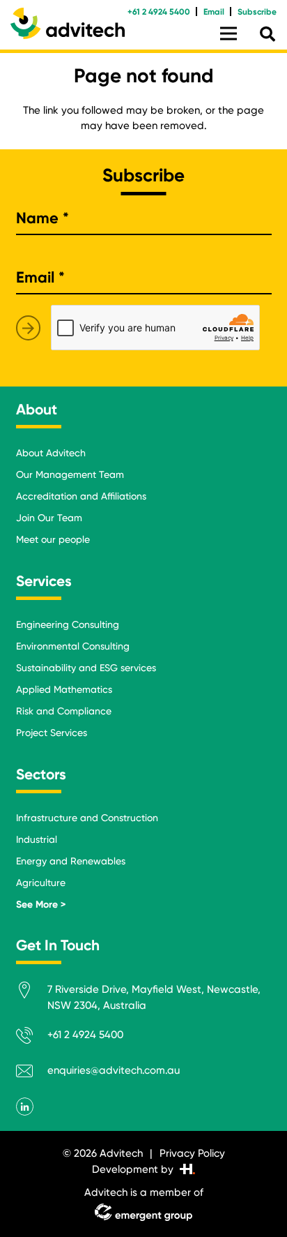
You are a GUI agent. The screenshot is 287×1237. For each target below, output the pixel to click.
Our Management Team (70, 474)
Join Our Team (49, 517)
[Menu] (228, 33)
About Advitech (51, 452)
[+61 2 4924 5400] (31, 1038)
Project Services (51, 732)
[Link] (67, 23)
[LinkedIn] (25, 1106)
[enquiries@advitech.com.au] (31, 1073)
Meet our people (53, 539)
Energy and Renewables (70, 861)
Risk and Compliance (63, 711)
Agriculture (40, 882)
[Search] (267, 34)
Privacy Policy (192, 1153)
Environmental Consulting (73, 646)
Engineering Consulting (67, 624)
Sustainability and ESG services (86, 667)
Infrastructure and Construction (87, 817)
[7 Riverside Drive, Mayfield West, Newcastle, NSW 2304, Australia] (31, 992)
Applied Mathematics (64, 689)
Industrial (36, 839)
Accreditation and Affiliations (81, 496)
